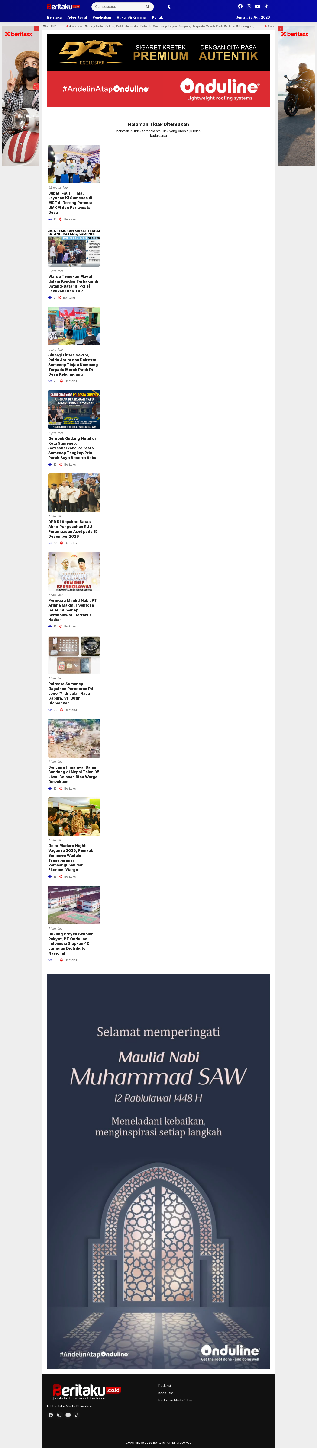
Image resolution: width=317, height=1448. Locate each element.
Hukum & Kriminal (131, 17)
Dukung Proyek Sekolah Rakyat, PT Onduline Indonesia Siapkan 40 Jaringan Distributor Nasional (71, 944)
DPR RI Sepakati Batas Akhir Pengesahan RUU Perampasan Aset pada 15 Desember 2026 (72, 528)
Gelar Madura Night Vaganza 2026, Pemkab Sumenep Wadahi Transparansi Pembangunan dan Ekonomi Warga (70, 857)
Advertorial (77, 17)
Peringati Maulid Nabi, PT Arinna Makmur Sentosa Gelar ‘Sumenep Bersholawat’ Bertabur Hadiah (72, 610)
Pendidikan (102, 17)
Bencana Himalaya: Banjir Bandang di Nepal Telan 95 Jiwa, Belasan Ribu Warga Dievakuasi (73, 774)
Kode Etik (165, 1393)
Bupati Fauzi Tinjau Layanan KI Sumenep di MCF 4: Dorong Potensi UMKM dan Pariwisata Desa (70, 203)
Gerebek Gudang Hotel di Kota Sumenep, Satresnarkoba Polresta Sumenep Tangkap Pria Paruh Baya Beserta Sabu (72, 448)
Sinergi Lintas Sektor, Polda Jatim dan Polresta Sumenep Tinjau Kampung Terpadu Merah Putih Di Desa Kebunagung (112, 26)
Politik (157, 17)
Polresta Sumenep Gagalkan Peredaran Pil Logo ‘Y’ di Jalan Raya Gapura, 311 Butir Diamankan (70, 693)
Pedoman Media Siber (175, 1400)
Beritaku (54, 17)
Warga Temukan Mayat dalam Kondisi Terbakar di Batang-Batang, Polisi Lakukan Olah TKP (73, 283)
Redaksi (164, 1385)
